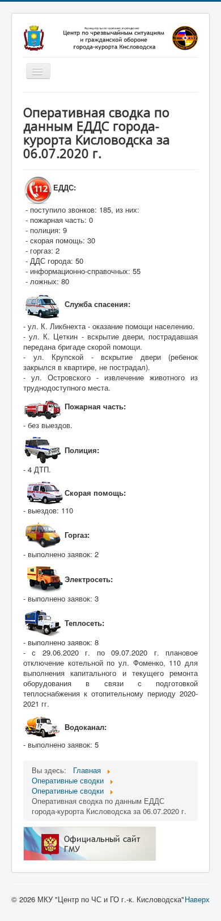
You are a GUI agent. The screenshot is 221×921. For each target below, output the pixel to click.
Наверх (197, 899)
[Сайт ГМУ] (89, 842)
